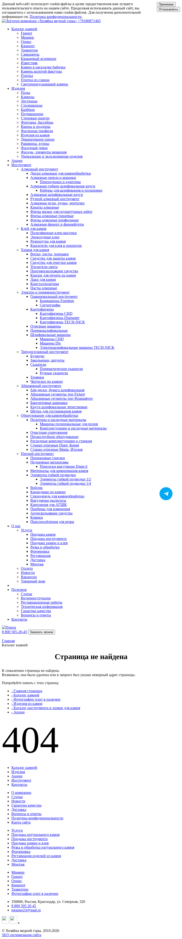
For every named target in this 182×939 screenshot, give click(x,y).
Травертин (19, 889)
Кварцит (18, 885)
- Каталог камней (25, 695)
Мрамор (17, 872)
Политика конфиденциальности (56, 17)
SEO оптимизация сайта (21, 935)
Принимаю (166, 4)
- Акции (18, 712)
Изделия (18, 772)
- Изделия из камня (26, 704)
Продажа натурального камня (35, 835)
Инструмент (21, 780)
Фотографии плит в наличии (34, 894)
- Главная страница (26, 691)
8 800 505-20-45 (14, 632)
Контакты (19, 619)
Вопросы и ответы (26, 814)
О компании (21, 793)
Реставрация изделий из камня (36, 856)
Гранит (17, 877)
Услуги (17, 830)
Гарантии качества (26, 805)
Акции (17, 161)
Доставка (18, 810)
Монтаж (18, 864)
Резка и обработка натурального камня (42, 847)
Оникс (16, 881)
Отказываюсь (168, 9)
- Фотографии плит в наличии (35, 699)
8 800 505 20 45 (23, 906)
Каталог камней (24, 768)
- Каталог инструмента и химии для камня (45, 708)
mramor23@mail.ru (26, 910)
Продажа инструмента (29, 839)
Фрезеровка (20, 852)
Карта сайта (21, 822)
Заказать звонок (41, 632)
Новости (18, 801)
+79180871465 (89, 21)
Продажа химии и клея (30, 843)
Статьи (17, 797)
